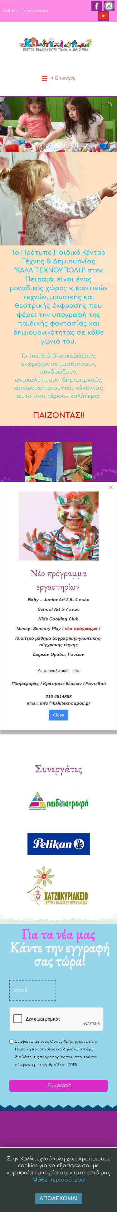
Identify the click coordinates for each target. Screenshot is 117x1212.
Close (58, 714)
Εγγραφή (58, 1085)
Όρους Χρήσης (64, 1041)
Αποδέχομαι (58, 1198)
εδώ (76, 670)
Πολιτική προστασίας (35, 1049)
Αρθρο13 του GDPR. (60, 1065)
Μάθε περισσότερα (58, 1180)
